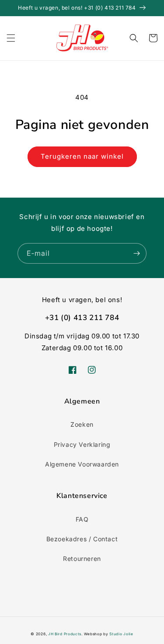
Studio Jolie (121, 634)
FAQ (82, 519)
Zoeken (82, 424)
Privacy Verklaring (82, 444)
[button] (11, 38)
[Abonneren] (136, 253)
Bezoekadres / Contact (82, 539)
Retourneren (82, 558)
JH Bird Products (64, 634)
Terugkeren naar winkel (82, 156)
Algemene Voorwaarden (82, 464)
